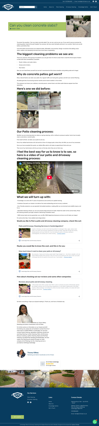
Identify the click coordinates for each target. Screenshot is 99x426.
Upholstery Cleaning (36, 332)
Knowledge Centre (83, 7)
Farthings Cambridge (29, 342)
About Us (51, 7)
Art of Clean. (40, 324)
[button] (95, 422)
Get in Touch (93, 7)
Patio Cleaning (60, 7)
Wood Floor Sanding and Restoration (34, 337)
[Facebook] (93, 1)
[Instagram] (96, 1)
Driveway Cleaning (71, 7)
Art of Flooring (26, 341)
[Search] (36, 7)
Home (45, 7)
